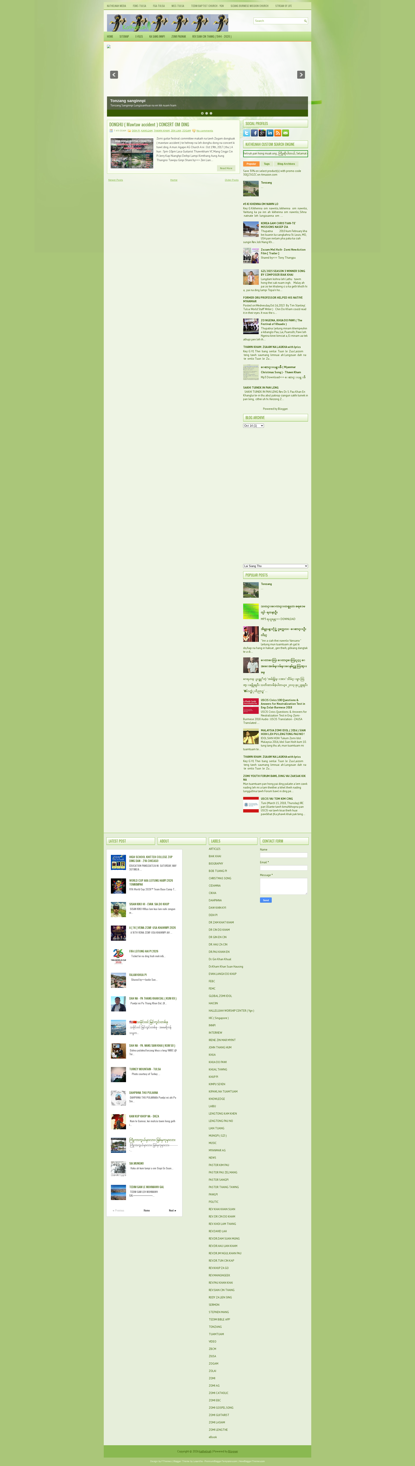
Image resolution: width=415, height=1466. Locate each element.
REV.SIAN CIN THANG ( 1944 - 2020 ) (211, 36)
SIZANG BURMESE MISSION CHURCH (249, 6)
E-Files (139, 36)
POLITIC (214, 1202)
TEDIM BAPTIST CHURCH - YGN (207, 6)
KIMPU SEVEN (217, 1084)
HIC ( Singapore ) (219, 1018)
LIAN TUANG (216, 1128)
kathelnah (205, 1451)
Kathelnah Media (116, 6)
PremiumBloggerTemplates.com (220, 1461)
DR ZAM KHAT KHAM (221, 922)
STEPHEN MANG (219, 1312)
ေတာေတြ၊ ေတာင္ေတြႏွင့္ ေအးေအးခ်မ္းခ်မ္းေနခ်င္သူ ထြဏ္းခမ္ (284, 666)
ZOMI (212, 1378)
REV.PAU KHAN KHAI (221, 1283)
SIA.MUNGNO (136, 1163)
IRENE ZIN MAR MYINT (222, 1040)
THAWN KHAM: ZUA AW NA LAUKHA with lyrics (272, 347)
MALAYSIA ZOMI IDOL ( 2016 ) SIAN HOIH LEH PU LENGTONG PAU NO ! (283, 732)
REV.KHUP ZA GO (219, 1268)
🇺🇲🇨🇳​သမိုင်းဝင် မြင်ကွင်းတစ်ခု (148, 1021)
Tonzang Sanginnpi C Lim (134, 101)
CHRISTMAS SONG (220, 878)
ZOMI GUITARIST (219, 1415)
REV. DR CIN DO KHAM (222, 1216)
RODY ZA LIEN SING (220, 1297)
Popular (251, 163)
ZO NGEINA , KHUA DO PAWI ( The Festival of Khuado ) (281, 322)
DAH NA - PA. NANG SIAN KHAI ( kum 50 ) (152, 1045)
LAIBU (212, 1106)
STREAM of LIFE (283, 6)
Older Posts (232, 179)
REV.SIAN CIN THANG (222, 1290)
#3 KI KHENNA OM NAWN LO (260, 204)
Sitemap (124, 36)
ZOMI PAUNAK (178, 36)
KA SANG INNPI (157, 36)
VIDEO (212, 1341)
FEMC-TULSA (139, 6)
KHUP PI (213, 1077)
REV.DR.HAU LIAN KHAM (223, 1246)
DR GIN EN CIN (218, 937)
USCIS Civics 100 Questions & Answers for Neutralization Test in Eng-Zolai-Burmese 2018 (283, 703)
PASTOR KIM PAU (219, 1165)
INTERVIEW (215, 1033)
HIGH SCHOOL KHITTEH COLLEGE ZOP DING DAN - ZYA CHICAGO (150, 858)
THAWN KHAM (162, 130)
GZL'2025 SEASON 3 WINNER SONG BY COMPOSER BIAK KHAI (283, 273)
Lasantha (198, 1461)
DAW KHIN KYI (217, 908)
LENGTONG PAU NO (221, 1121)
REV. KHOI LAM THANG (222, 1224)
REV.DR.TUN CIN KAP (221, 1261)
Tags (267, 163)
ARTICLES (214, 849)
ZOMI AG (214, 1385)
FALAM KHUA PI (138, 974)
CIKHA (212, 893)
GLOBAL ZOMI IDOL (220, 996)
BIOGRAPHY (216, 863)
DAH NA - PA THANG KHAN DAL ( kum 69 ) (152, 998)
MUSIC (213, 1143)
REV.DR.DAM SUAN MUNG (224, 1238)
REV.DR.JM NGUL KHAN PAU (225, 1253)
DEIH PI (136, 130)
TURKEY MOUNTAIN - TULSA (145, 1069)
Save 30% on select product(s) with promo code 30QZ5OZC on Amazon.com (272, 172)
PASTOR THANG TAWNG (224, 1187)
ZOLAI (212, 1371)
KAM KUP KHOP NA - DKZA (144, 1116)
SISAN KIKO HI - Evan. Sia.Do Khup (149, 904)
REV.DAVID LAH (218, 1231)
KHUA (212, 1055)
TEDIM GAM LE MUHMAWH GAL (146, 1186)
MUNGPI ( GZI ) (218, 1136)
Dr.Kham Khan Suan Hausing (226, 966)
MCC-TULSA (178, 6)
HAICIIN (213, 1003)
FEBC (212, 981)
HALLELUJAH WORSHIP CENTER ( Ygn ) (231, 1011)
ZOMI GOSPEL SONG (221, 1408)
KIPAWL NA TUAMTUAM (223, 1091)
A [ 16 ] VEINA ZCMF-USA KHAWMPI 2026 (152, 927)
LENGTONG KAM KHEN (223, 1113)
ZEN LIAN (176, 130)
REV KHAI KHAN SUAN (222, 1209)
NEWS (212, 1158)
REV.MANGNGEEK (219, 1275)
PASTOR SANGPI (218, 1180)
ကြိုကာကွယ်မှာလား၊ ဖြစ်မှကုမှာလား (152, 1139)
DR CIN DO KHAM (219, 930)
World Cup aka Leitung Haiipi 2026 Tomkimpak (151, 882)
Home (110, 36)
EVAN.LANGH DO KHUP (222, 974)
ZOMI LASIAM (217, 1422)
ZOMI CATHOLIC (218, 1393)
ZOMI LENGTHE (218, 1430)
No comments (204, 130)
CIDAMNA (215, 886)
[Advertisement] (275, 496)
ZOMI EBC (215, 1400)
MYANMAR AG (217, 1150)
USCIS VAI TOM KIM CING (277, 799)
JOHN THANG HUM (220, 1047)
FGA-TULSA (159, 6)
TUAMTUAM (216, 1334)
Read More (226, 168)
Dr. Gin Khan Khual (220, 959)
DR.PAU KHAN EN (219, 952)
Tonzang (266, 182)
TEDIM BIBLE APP (219, 1319)
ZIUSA (212, 1356)
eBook (213, 1437)
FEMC (212, 988)
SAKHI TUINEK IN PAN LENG (261, 387)
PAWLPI (213, 1194)
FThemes (166, 1461)
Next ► (173, 1210)
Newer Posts (115, 179)
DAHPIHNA (215, 900)
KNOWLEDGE (217, 1099)
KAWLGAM (147, 130)
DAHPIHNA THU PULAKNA (143, 1092)
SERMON (214, 1305)
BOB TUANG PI (218, 871)
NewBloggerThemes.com (252, 1461)
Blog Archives (286, 163)
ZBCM (212, 1349)
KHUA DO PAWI (218, 1062)
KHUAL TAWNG (218, 1069)
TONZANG (215, 1327)
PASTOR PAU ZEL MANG (223, 1172)
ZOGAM (186, 130)
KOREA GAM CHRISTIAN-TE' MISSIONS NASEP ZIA (278, 225)
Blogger (282, 409)
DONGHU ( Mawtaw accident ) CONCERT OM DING (149, 124)
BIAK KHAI (215, 856)
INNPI (212, 1025)
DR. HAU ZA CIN (218, 944)
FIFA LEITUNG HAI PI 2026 (143, 951)
